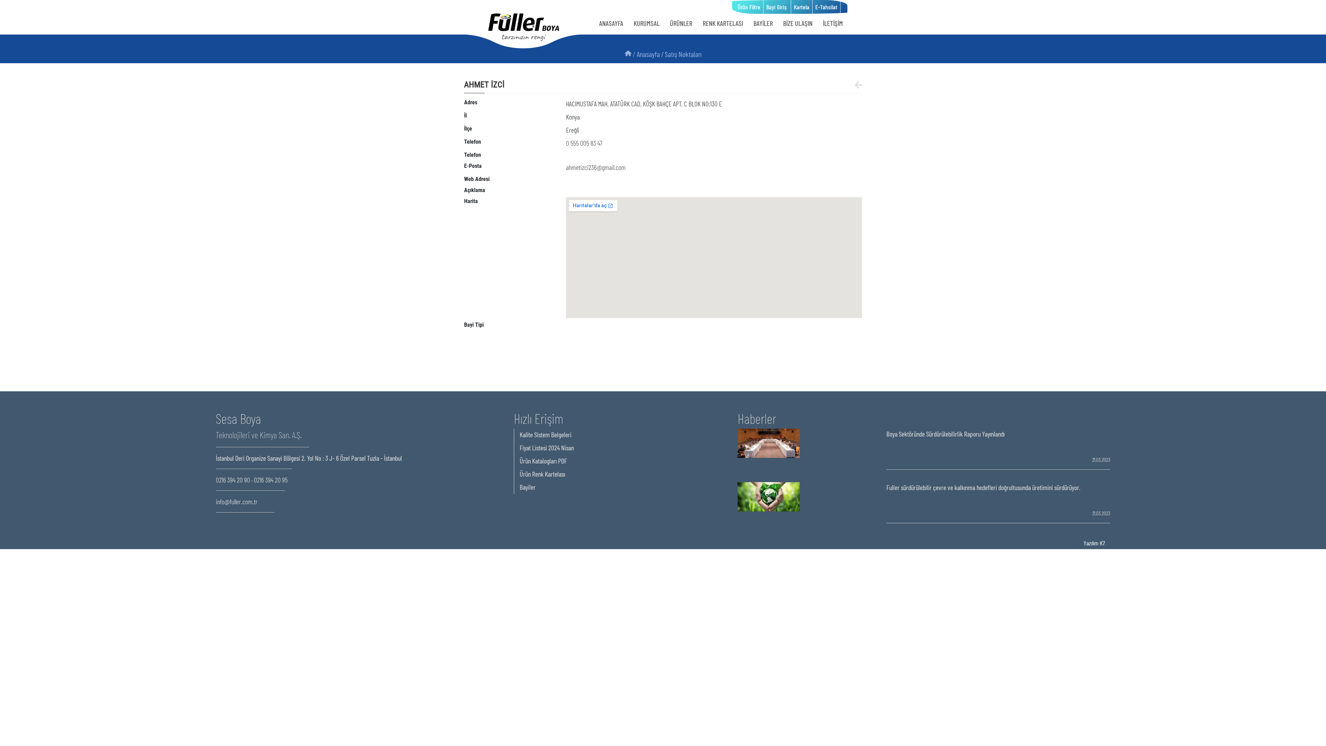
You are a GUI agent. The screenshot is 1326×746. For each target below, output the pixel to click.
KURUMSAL (647, 23)
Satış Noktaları (683, 53)
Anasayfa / (650, 53)
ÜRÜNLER (681, 23)
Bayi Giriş (777, 7)
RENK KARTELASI (723, 23)
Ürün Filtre (749, 7)
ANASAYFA (611, 23)
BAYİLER (763, 23)
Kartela (801, 7)
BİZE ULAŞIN (798, 23)
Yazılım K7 (1094, 543)
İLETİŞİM (833, 23)
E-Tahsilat (826, 7)
